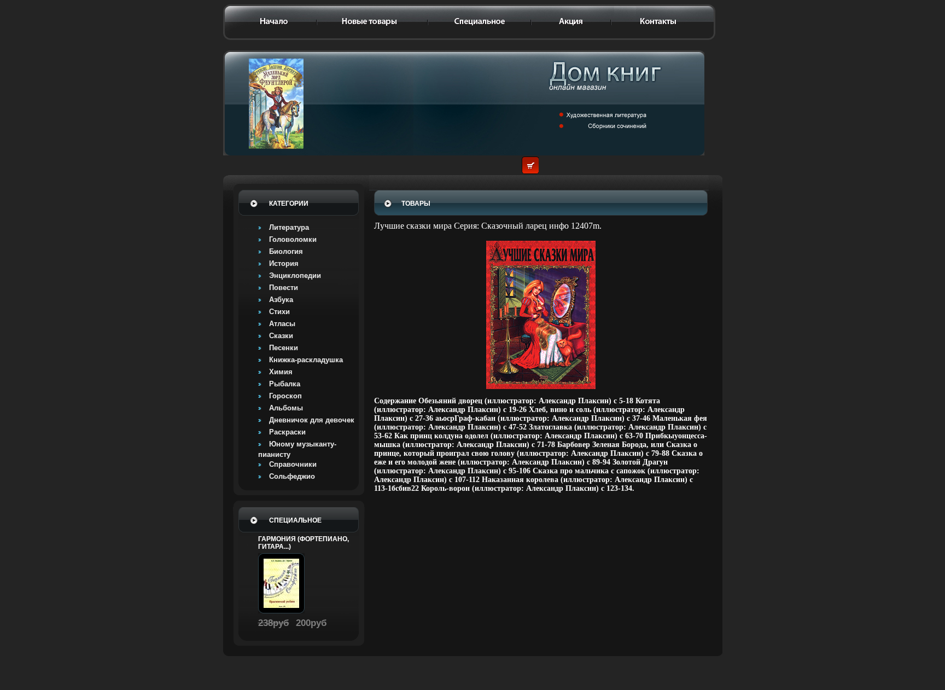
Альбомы (286, 408)
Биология (286, 251)
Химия (281, 372)
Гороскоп (285, 396)
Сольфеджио (292, 476)
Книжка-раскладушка (306, 360)
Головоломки (293, 239)
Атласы (282, 324)
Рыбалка (284, 384)
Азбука (281, 299)
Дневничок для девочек (311, 420)
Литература (289, 227)
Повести (283, 287)
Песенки (283, 348)
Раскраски (287, 432)
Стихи (279, 312)
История (284, 263)
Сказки (281, 336)
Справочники (293, 464)
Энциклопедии (295, 275)
